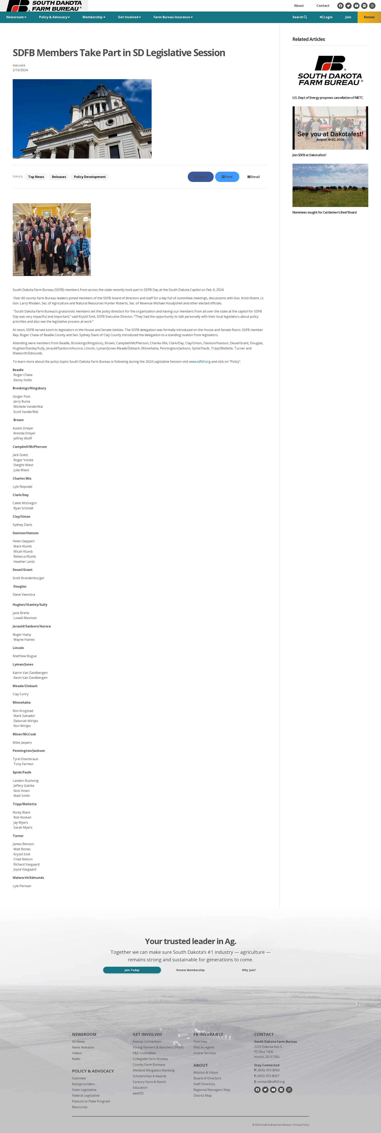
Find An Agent (203, 1047)
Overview (79, 1078)
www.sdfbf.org (200, 361)
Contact (323, 5)
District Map (202, 1095)
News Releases (83, 1047)
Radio (76, 1059)
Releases (59, 177)
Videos (77, 1053)
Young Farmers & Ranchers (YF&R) (158, 1047)
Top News (36, 177)
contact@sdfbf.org (269, 1081)
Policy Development (90, 177)
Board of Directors (207, 1078)
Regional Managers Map (211, 1090)
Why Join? (249, 970)
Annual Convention (147, 1041)
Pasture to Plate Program (91, 1101)
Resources (80, 1107)
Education (140, 1087)
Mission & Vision (205, 1072)
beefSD (138, 1093)
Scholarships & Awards (149, 1076)
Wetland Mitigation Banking (154, 1070)
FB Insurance (208, 1034)
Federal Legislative (86, 1095)
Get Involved (147, 1034)
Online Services (204, 1053)
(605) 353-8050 (267, 1070)
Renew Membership (190, 970)
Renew (369, 17)
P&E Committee (144, 1053)
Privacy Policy (301, 1124)
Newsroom (84, 1034)
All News (78, 1041)
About (299, 5)
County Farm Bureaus (149, 1064)
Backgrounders (83, 1084)
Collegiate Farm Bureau (150, 1059)
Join (348, 17)
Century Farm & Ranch (149, 1082)
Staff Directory (204, 1084)
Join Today (132, 970)
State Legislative (84, 1090)
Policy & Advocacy (93, 1071)
